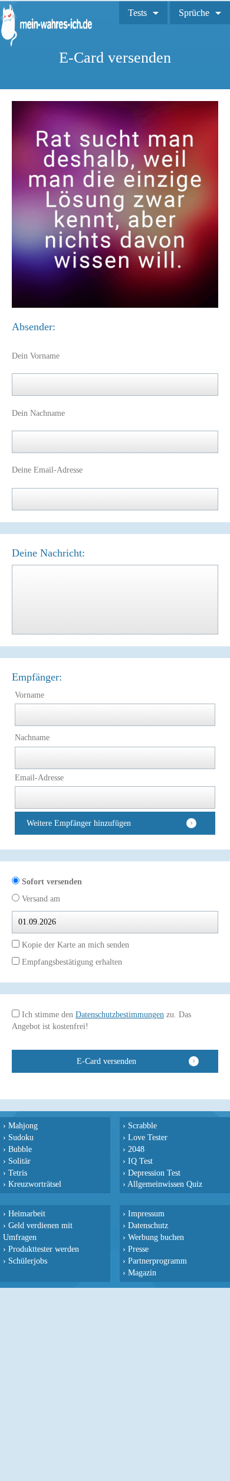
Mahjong (23, 1125)
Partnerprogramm (157, 1260)
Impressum (146, 1213)
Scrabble (142, 1125)
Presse (138, 1249)
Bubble (20, 1149)
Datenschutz (148, 1225)
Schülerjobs (27, 1260)
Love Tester (147, 1137)
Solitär (19, 1161)
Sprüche (194, 13)
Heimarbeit (26, 1213)
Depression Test (154, 1172)
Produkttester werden (43, 1249)
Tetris (17, 1172)
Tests (137, 13)
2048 (136, 1149)
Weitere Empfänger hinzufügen (79, 823)
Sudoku (21, 1137)
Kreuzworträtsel (34, 1184)
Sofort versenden (50, 881)
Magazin (142, 1272)
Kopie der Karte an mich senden (74, 944)
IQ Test (140, 1161)
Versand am (39, 898)
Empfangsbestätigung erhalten (70, 962)
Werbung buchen (156, 1237)
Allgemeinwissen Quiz (164, 1184)
